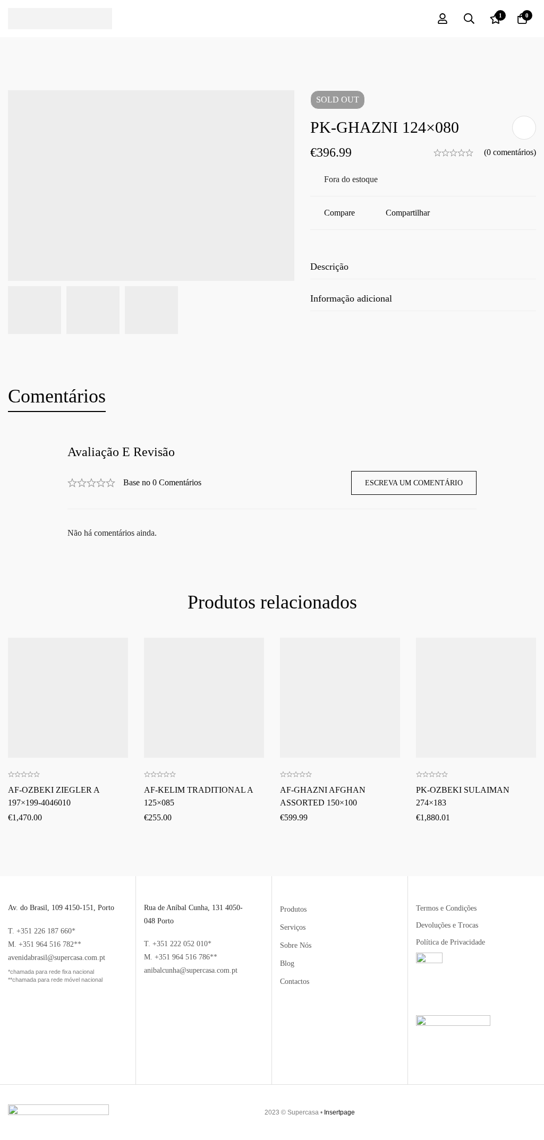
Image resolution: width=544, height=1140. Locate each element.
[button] (68, 662)
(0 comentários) (510, 152)
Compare (339, 212)
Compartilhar (408, 212)
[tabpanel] (272, 492)
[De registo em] (442, 18)
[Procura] (469, 18)
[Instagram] (528, 1112)
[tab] (57, 396)
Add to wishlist (524, 128)
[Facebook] (518, 1112)
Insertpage (339, 1112)
